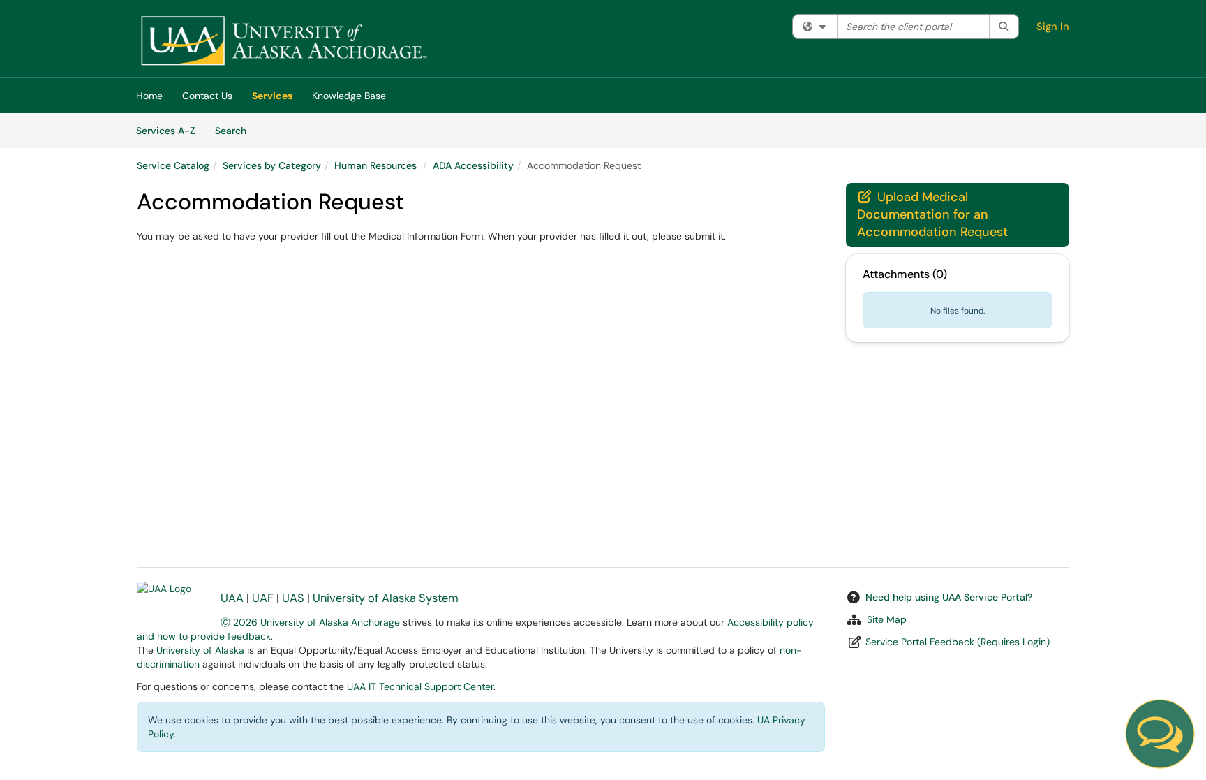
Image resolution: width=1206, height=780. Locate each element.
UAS (293, 598)
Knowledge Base (349, 95)
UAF (263, 598)
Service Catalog (173, 165)
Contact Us (207, 95)
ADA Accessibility (473, 165)
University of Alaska (200, 650)
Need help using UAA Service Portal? (948, 597)
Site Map (887, 619)
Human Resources (375, 165)
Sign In (1052, 27)
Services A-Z (165, 130)
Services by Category (272, 165)
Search (235, 130)
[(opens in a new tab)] (283, 42)
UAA (232, 598)
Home (149, 95)
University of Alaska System (386, 598)
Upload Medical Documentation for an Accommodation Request (932, 214)
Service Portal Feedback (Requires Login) (957, 641)
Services (272, 95)
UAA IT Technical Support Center (420, 686)
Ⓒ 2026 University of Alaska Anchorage (310, 622)
